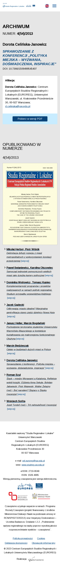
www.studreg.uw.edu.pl (33, 465)
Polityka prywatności (23, 538)
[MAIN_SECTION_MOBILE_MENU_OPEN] (54, 5)
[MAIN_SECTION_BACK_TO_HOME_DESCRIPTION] (53, 572)
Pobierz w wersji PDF (30, 118)
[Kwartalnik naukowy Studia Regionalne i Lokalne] (14, 5)
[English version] (47, 6)
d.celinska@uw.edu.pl (17, 106)
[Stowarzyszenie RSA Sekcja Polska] (33, 6)
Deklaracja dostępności (16, 543)
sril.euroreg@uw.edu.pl (33, 461)
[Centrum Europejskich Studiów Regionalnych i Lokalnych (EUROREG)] (29, 6)
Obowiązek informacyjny (43, 543)
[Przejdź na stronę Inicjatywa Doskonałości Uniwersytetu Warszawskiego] (18, 497)
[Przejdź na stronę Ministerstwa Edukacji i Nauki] (41, 497)
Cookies (41, 538)
